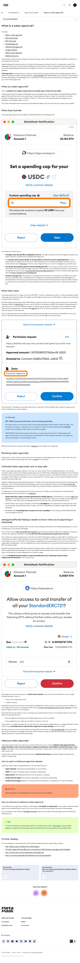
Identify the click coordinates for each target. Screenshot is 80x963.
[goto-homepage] (5, 5)
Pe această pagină (10, 19)
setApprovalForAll (11, 50)
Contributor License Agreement (32, 952)
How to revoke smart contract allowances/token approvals (24, 852)
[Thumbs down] (44, 893)
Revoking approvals (11, 44)
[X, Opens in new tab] (4, 941)
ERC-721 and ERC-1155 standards (27, 532)
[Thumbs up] (36, 893)
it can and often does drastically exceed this (39, 271)
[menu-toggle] (75, 5)
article (36, 459)
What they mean (10, 41)
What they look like (11, 38)
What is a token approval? (13, 35)
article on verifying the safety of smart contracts (55, 708)
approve (34, 308)
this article (56, 826)
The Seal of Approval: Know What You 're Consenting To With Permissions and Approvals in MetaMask (37, 849)
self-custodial (38, 75)
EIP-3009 (67, 427)
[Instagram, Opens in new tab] (21, 941)
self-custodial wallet (58, 729)
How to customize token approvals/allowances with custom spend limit (28, 855)
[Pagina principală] (2, 13)
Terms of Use (16, 952)
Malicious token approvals (13, 53)
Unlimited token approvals (13, 47)
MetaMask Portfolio (30, 811)
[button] (73, 941)
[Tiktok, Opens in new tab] (34, 941)
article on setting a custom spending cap (23, 273)
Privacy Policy (6, 952)
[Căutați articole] (64, 5)
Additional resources (12, 56)
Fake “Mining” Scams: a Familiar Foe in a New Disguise (22, 846)
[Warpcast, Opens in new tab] (12, 941)
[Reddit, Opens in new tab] (30, 941)
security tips (71, 484)
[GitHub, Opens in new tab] (8, 941)
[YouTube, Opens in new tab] (17, 941)
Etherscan (23, 264)
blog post (35, 446)
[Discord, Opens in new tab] (26, 941)
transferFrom (19, 304)
